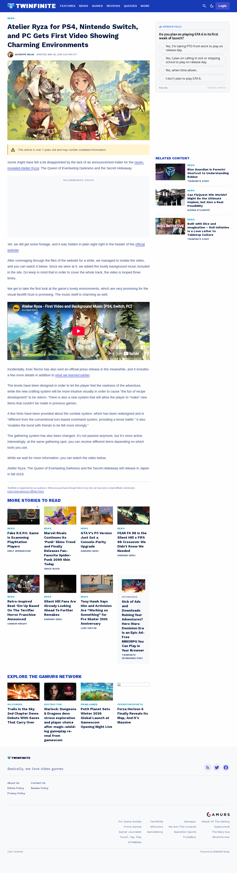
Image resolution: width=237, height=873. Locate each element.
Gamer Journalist (130, 831)
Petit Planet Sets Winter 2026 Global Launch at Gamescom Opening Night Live (96, 718)
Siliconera (156, 826)
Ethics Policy (15, 788)
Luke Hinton (88, 628)
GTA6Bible (134, 842)
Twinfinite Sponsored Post (132, 657)
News (83, 6)
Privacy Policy (16, 793)
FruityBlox (189, 837)
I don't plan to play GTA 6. (183, 78)
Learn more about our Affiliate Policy (25, 491)
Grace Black (52, 568)
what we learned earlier (72, 375)
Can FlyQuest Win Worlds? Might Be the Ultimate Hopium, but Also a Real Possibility (207, 200)
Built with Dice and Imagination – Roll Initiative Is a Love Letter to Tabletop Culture (208, 229)
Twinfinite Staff (198, 181)
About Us (13, 782)
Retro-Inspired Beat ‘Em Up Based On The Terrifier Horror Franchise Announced (23, 610)
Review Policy (39, 788)
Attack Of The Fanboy (216, 821)
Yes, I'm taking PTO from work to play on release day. (194, 48)
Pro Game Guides (129, 821)
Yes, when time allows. (181, 70)
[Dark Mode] (212, 6)
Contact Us (38, 782)
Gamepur (190, 821)
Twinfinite (156, 821)
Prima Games (132, 826)
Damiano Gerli (90, 551)
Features (67, 6)
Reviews (113, 6)
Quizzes (130, 6)
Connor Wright (17, 623)
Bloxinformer (221, 837)
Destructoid (222, 826)
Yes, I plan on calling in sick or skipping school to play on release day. (193, 60)
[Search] (204, 6)
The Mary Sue (221, 831)
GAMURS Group (221, 851)
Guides (97, 6)
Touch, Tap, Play (130, 837)
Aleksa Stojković (198, 210)
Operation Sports (185, 831)
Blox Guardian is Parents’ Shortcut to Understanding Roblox (208, 173)
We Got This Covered (182, 826)
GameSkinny (155, 831)
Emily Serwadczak (19, 551)
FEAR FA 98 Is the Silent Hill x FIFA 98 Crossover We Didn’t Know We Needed (132, 542)
